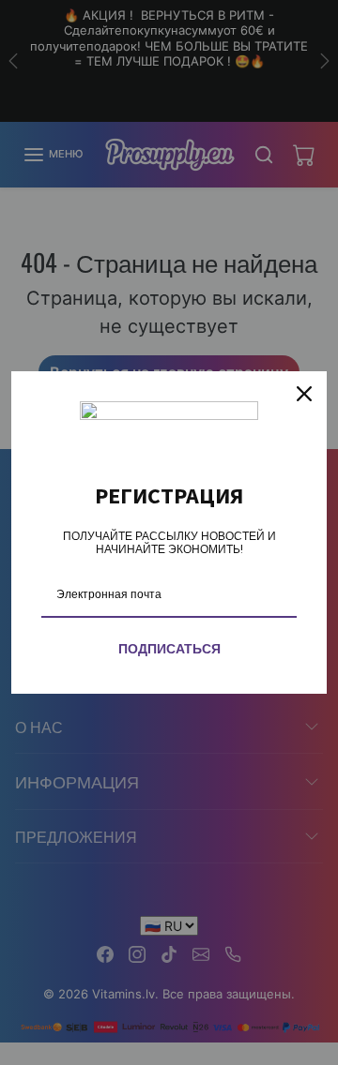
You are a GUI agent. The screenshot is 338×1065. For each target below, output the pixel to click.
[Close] (304, 393)
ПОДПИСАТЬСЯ (169, 648)
